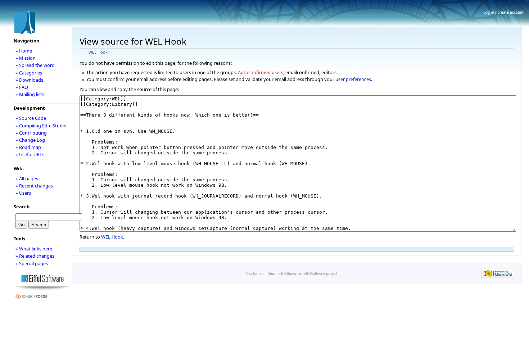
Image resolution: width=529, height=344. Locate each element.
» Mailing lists (29, 94)
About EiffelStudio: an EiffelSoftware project (302, 273)
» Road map (28, 147)
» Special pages (31, 263)
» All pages (26, 178)
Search (22, 206)
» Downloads (29, 80)
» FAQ (21, 87)
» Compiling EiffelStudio (41, 125)
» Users (23, 193)
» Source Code (30, 118)
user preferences (353, 79)
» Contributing (31, 133)
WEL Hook (98, 52)
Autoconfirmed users (260, 72)
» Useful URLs (29, 154)
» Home (23, 50)
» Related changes (34, 256)
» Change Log (30, 140)
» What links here (33, 248)
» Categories (28, 72)
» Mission (25, 58)
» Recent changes (34, 185)
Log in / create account (504, 12)
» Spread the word (35, 65)
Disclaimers (255, 273)
